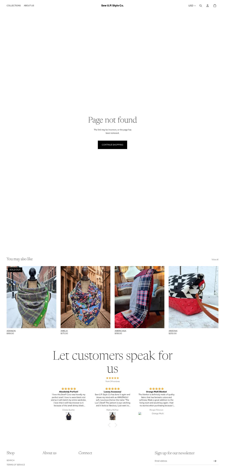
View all (215, 259)
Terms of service (16, 464)
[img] (112, 378)
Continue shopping (112, 144)
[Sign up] (214, 461)
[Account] (207, 5)
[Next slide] (213, 297)
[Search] (200, 5)
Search (10, 460)
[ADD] (105, 323)
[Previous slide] (174, 297)
